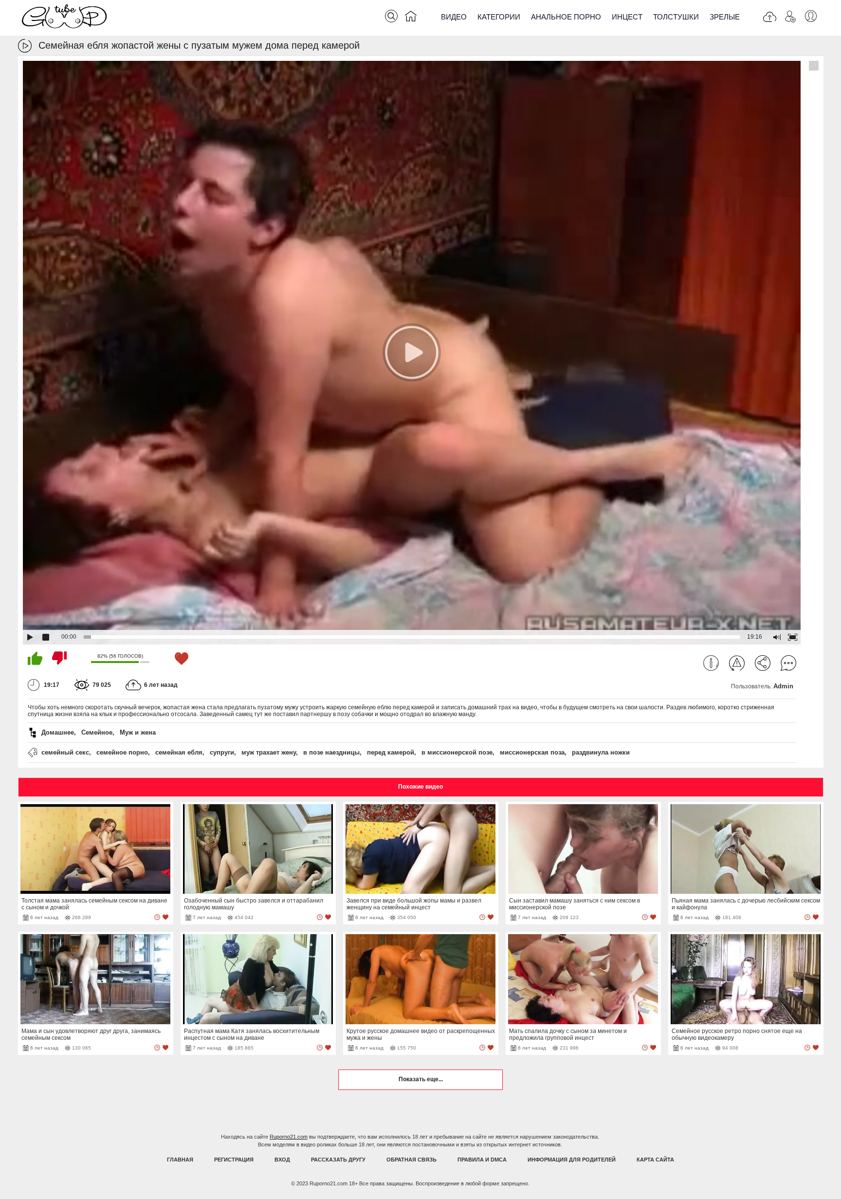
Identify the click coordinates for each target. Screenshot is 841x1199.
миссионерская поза (532, 752)
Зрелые (725, 17)
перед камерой (390, 752)
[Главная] (411, 18)
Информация (711, 663)
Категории (498, 17)
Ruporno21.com (289, 1137)
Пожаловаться (737, 663)
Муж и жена (138, 732)
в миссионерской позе (457, 752)
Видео (454, 17)
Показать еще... (421, 1079)
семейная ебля (178, 752)
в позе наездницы (331, 752)
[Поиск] (391, 16)
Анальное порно (566, 17)
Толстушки (676, 17)
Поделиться (762, 663)
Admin (783, 686)
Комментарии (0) (788, 663)
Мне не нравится (59, 658)
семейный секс (65, 752)
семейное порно (122, 752)
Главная (180, 1159)
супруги (222, 752)
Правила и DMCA (482, 1159)
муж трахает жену (268, 752)
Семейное (96, 732)
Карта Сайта (655, 1159)
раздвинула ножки (601, 752)
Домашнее (57, 732)
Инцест (627, 17)
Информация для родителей (572, 1159)
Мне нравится (35, 658)
